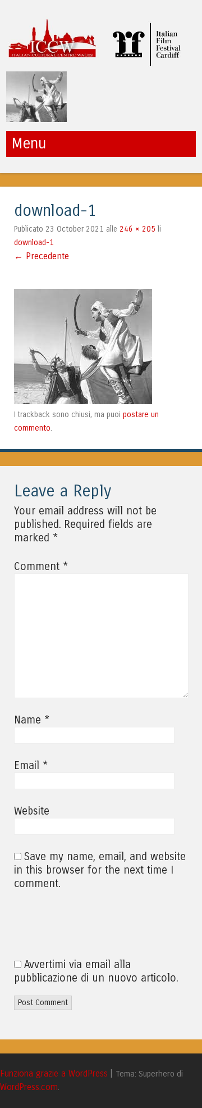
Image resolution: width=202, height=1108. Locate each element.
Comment (41, 566)
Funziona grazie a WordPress (54, 1074)
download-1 (34, 242)
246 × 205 (137, 229)
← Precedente (41, 256)
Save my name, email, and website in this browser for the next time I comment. (100, 870)
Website (31, 811)
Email (31, 765)
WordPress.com (29, 1087)
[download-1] (83, 401)
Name (31, 720)
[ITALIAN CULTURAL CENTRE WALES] (98, 63)
